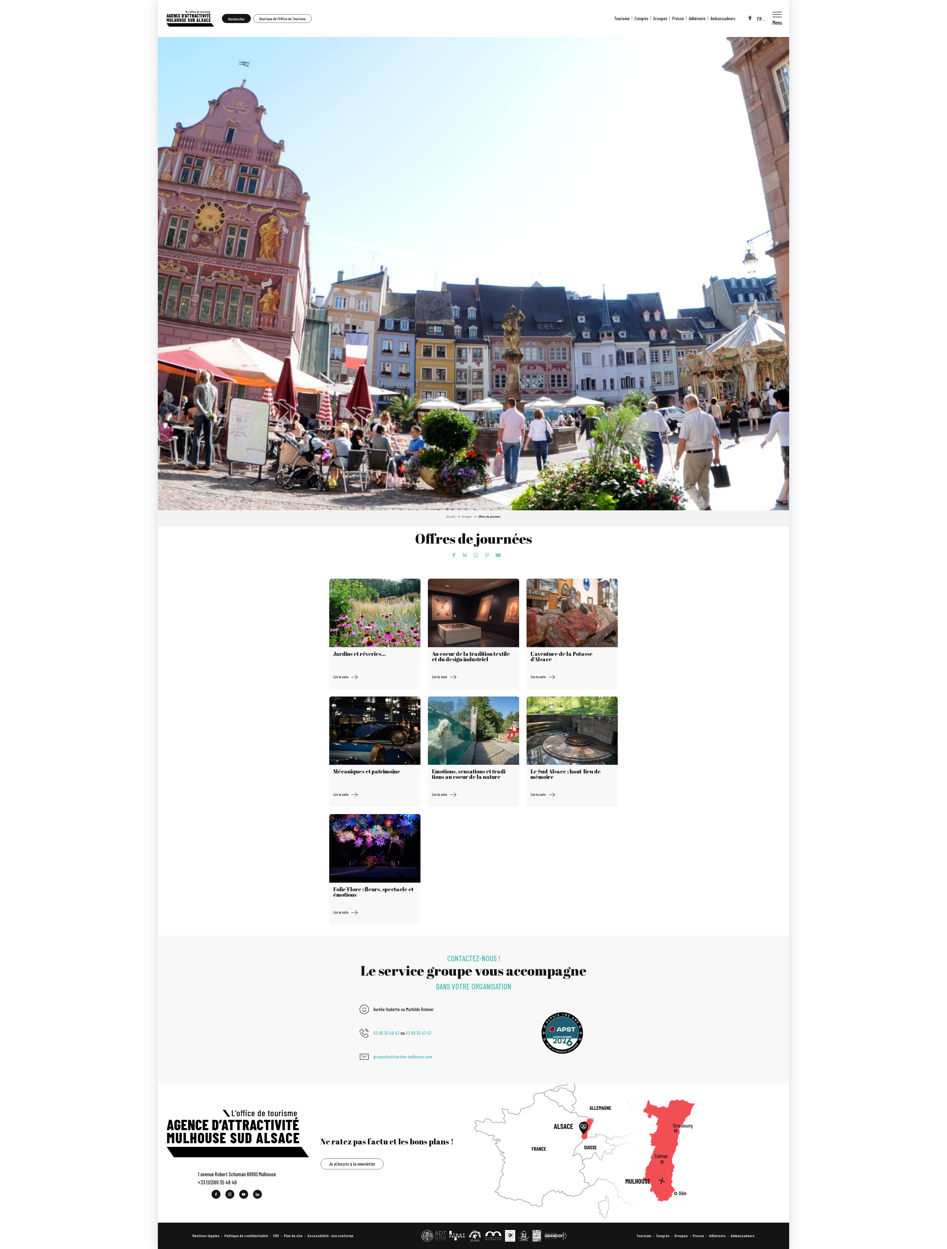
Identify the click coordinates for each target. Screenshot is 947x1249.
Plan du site (293, 1235)
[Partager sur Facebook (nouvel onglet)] (451, 555)
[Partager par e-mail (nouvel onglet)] (495, 555)
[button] (236, 18)
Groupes (660, 18)
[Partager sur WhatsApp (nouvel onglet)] (473, 555)
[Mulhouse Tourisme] (190, 18)
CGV (276, 1235)
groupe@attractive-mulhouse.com (402, 1056)
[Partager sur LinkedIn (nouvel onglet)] (462, 555)
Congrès (641, 18)
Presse (678, 18)
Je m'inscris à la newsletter (352, 1164)
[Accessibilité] (750, 17)
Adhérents (697, 18)
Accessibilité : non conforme (330, 1235)
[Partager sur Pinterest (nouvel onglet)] (484, 555)
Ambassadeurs (722, 18)
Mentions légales (205, 1235)
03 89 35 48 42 (386, 1033)
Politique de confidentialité (246, 1235)
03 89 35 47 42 (418, 1033)
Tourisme (622, 18)
